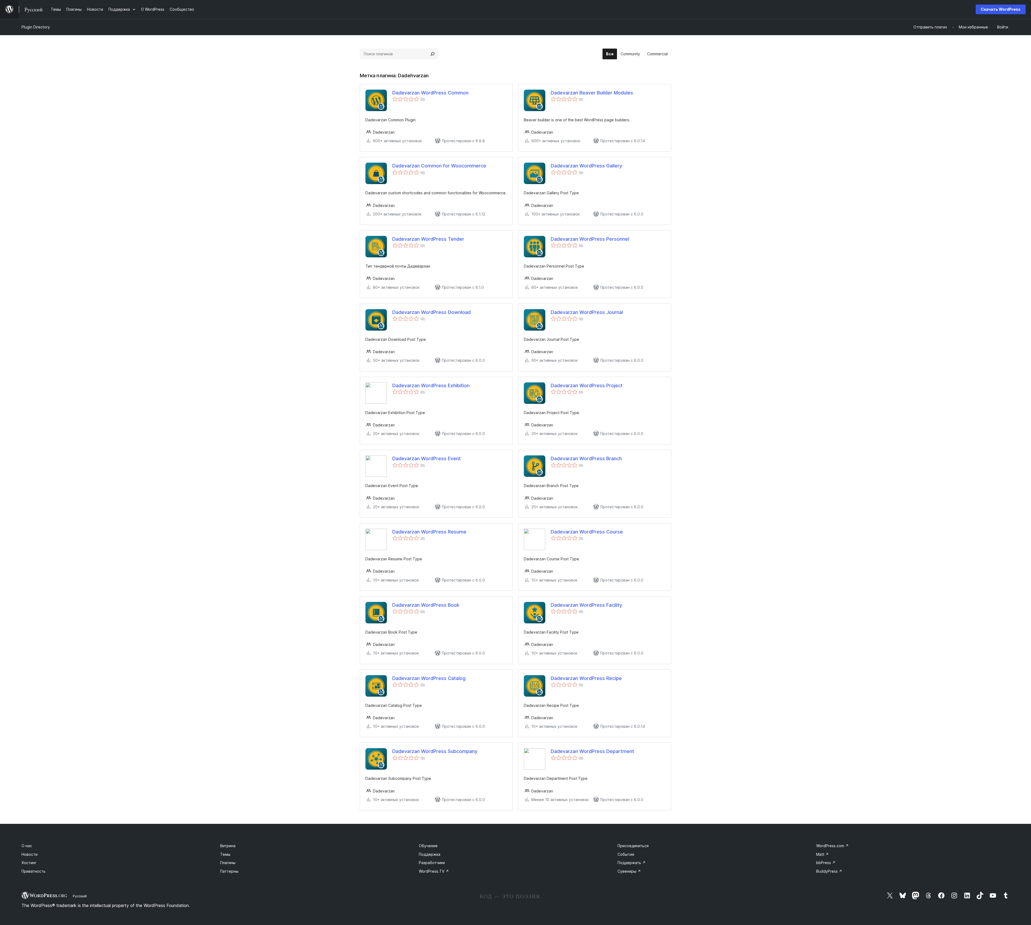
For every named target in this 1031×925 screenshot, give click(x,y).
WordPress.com (832, 845)
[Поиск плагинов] (432, 54)
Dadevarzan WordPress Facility (586, 605)
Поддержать (632, 862)
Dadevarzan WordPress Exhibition (431, 385)
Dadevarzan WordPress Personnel (590, 239)
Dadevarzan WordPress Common (430, 93)
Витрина (227, 845)
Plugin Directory (35, 27)
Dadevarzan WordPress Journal (587, 312)
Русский (80, 896)
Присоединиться (633, 845)
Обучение (428, 845)
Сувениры (629, 871)
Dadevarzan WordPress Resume (429, 532)
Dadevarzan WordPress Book (425, 605)
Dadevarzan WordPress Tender (428, 239)
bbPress (826, 862)
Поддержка (429, 854)
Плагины (227, 862)
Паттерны (229, 871)
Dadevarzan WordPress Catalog (429, 678)
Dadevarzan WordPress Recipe (586, 678)
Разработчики (432, 862)
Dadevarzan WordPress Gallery (586, 166)
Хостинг (29, 862)
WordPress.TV (434, 871)
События (626, 854)
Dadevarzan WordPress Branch (586, 458)
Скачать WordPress (1001, 9)
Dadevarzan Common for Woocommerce (439, 166)
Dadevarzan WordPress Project (587, 385)
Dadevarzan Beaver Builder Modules (592, 93)
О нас (26, 845)
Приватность (33, 871)
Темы (225, 854)
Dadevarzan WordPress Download (431, 312)
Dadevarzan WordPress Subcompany (434, 751)
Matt (822, 854)
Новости (29, 854)
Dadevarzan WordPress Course (587, 532)
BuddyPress (829, 871)
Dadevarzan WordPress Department (592, 751)
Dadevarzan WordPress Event (426, 458)
